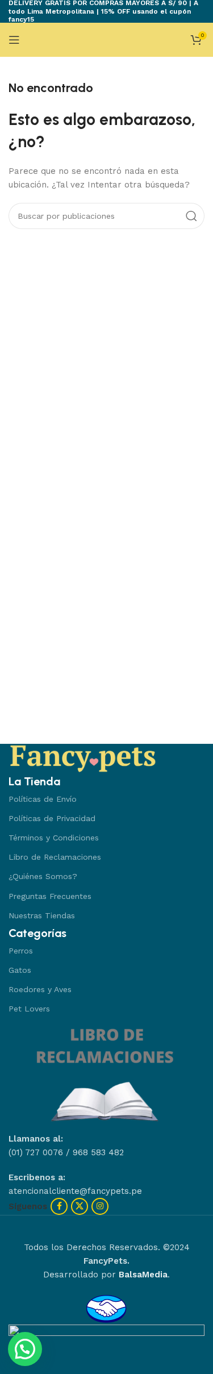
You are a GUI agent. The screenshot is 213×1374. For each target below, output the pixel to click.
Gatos (20, 970)
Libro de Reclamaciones (55, 856)
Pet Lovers (29, 1008)
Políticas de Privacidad (52, 818)
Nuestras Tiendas (42, 915)
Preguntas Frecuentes (50, 896)
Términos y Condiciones (54, 837)
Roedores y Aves (40, 989)
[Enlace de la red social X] (79, 1206)
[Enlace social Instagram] (99, 1206)
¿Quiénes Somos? (43, 876)
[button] (25, 1349)
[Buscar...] (191, 216)
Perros (21, 950)
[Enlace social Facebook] (59, 1206)
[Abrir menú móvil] (14, 39)
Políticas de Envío (43, 798)
